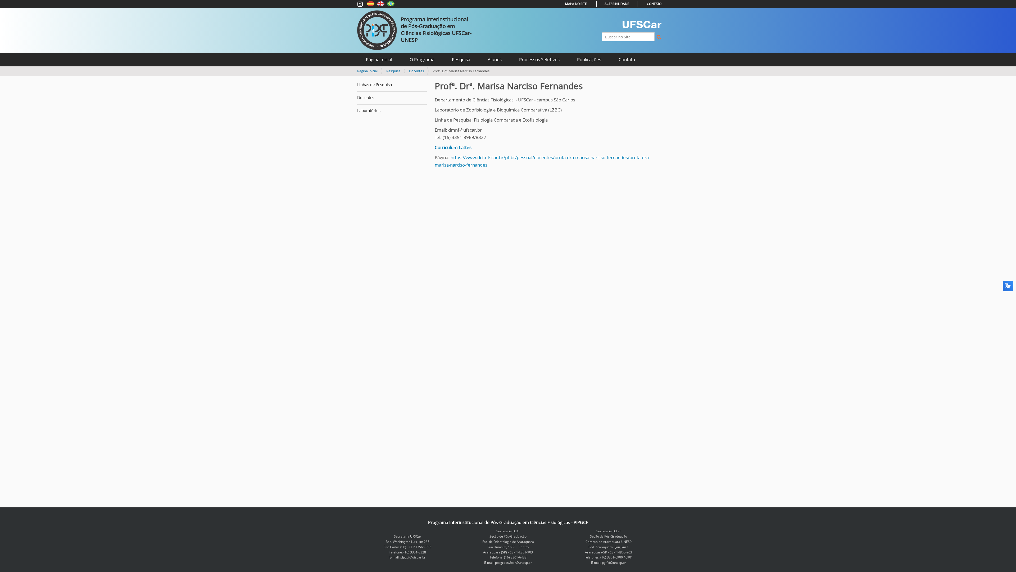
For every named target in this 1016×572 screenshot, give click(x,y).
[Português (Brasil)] (390, 3)
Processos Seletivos (539, 59)
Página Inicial (379, 59)
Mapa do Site (576, 4)
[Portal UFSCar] (642, 24)
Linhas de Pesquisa (374, 84)
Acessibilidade (617, 4)
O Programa (422, 59)
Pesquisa (461, 59)
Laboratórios (368, 110)
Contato (654, 4)
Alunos (495, 59)
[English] (380, 3)
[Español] (370, 3)
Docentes (416, 71)
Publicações (589, 59)
